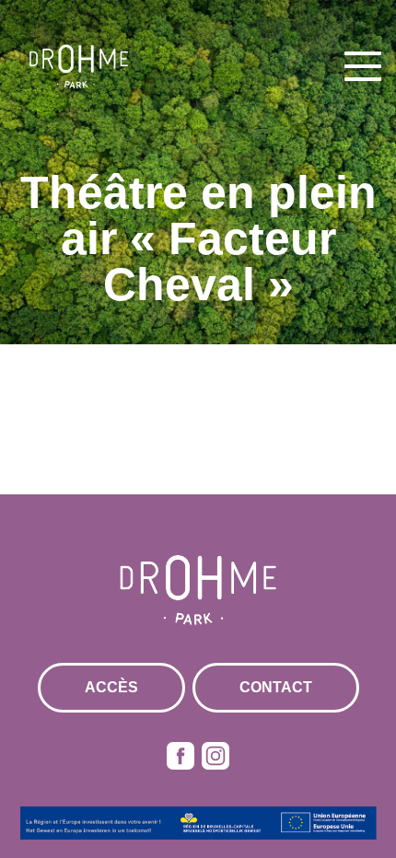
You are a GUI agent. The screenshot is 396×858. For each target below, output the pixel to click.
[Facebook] (180, 756)
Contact (275, 687)
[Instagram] (215, 756)
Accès (111, 687)
